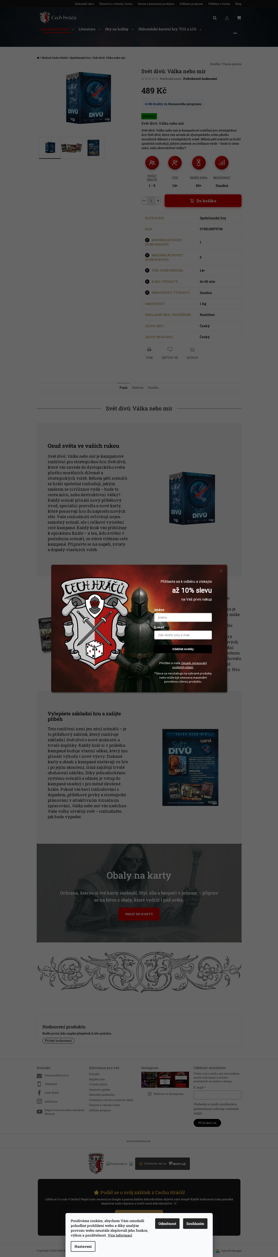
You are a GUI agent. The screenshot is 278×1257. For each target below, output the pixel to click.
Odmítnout (167, 1223)
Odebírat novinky (183, 648)
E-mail (159, 627)
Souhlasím (195, 1223)
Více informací (120, 1235)
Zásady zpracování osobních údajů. (189, 665)
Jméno (159, 609)
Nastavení (83, 1246)
